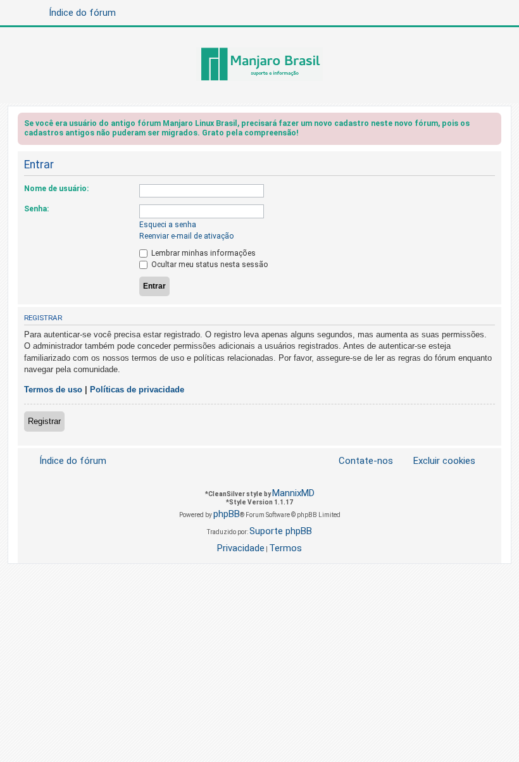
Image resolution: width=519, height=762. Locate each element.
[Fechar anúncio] (493, 125)
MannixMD (293, 493)
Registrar (44, 421)
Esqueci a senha (167, 224)
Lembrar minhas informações (202, 253)
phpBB (226, 514)
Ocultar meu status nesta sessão (208, 264)
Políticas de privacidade (137, 389)
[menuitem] (436, 461)
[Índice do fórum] (259, 65)
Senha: (36, 208)
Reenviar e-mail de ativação (186, 236)
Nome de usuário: (56, 188)
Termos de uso (53, 389)
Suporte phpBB (280, 531)
